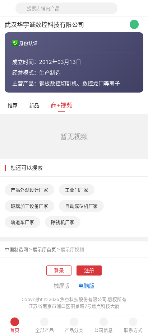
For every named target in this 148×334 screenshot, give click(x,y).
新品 (34, 105)
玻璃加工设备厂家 (29, 206)
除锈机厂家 (62, 222)
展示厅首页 (44, 249)
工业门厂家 (76, 190)
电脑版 (86, 285)
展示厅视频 (72, 249)
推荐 (13, 105)
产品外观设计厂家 (29, 190)
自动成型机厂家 (81, 206)
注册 (89, 270)
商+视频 (62, 105)
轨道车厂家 (22, 222)
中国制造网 (16, 249)
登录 (59, 270)
